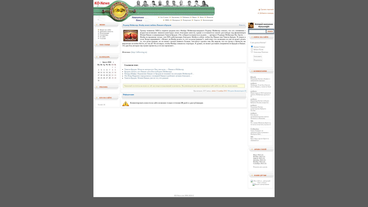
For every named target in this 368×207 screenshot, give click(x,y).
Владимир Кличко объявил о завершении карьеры (260, 79)
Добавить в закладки (267, 13)
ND (252, 121)
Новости (242, 25)
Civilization (255, 129)
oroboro (253, 83)
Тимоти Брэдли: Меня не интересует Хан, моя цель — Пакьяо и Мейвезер (154, 69)
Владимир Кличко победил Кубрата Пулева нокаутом (260, 101)
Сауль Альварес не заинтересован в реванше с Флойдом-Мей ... (260, 132)
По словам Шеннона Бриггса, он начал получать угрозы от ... (261, 124)
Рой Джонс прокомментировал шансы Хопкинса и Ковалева (260, 116)
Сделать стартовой (268, 9)
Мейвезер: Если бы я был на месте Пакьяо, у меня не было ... (261, 86)
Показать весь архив (260, 167)
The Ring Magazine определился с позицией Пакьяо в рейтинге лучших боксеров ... (157, 76)
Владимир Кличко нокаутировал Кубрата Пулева (258, 108)
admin (214, 91)
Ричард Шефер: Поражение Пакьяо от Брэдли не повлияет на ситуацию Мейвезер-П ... (159, 74)
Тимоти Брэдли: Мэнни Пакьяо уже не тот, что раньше (146, 78)
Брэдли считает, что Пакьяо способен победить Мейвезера (148, 72)
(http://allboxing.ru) (139, 52)
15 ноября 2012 (221, 91)
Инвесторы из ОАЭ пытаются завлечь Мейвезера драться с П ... (261, 94)
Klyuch (253, 77)
